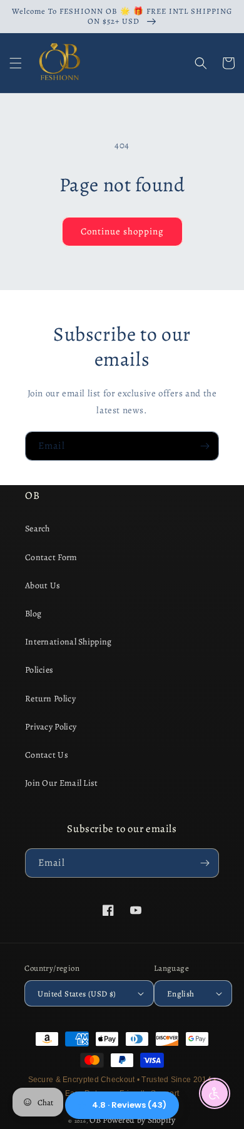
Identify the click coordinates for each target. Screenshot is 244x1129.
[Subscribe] (204, 446)
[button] (15, 63)
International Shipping (68, 642)
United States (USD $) (77, 993)
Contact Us (46, 755)
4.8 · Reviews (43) (129, 1105)
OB (95, 1120)
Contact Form (51, 557)
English (181, 993)
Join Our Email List (61, 783)
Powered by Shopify (139, 1120)
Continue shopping (122, 231)
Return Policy (50, 699)
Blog (33, 614)
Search (37, 528)
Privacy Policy (50, 727)
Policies (39, 670)
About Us (42, 585)
